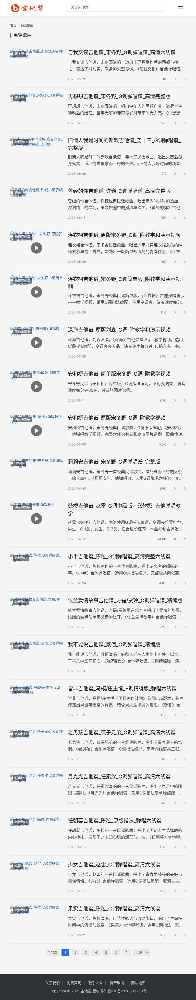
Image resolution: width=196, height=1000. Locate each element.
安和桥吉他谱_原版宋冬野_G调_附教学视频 (116, 418)
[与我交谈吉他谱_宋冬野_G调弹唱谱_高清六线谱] (36, 65)
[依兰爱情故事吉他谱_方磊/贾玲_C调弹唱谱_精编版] (36, 613)
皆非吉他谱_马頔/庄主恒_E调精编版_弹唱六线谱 (122, 689)
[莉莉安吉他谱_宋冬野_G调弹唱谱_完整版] (36, 474)
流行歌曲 (21, 142)
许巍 (18, 192)
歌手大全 (95, 983)
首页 (13, 25)
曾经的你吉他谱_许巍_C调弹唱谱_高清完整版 (119, 191)
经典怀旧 (21, 734)
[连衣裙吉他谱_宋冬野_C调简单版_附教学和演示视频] (36, 291)
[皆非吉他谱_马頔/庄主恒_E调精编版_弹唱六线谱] (36, 701)
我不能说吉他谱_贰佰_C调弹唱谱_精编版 (114, 645)
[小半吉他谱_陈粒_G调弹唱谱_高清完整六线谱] (36, 569)
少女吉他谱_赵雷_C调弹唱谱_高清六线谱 (114, 865)
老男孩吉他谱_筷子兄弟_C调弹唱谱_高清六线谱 (122, 733)
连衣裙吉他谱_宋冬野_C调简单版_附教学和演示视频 (124, 283)
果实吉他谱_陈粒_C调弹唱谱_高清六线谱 (114, 909)
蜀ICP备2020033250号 (127, 991)
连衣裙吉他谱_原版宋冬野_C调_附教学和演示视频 (125, 235)
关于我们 (52, 983)
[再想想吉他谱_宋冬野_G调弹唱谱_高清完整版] (36, 109)
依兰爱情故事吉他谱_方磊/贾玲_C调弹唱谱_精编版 (125, 600)
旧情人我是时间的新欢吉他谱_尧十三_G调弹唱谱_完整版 (124, 144)
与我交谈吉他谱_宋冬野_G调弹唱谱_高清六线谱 (122, 52)
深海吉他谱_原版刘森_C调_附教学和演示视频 (119, 330)
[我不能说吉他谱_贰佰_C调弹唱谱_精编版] (36, 657)
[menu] (180, 8)
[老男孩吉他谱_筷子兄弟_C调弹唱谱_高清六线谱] (36, 745)
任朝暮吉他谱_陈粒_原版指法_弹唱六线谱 (115, 821)
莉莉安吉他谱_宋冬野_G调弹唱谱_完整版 (114, 462)
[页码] (146, 952)
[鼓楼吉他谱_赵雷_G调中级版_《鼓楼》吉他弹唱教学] (36, 518)
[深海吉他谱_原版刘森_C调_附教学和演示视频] (36, 342)
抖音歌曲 (117, 983)
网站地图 (138, 983)
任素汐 (19, 778)
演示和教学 (22, 419)
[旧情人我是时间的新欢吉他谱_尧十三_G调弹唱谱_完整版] (36, 153)
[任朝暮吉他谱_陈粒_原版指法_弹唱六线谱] (36, 833)
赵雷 (18, 866)
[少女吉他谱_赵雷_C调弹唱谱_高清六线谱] (36, 877)
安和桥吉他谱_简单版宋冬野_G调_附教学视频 (119, 374)
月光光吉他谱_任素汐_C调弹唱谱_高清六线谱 (119, 777)
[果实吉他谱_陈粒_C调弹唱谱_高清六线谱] (36, 921)
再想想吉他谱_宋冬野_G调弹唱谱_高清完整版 (119, 96)
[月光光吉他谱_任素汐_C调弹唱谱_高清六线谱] (36, 789)
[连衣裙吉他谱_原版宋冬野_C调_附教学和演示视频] (36, 247)
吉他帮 (86, 991)
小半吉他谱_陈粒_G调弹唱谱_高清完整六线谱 (119, 556)
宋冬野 (19, 54)
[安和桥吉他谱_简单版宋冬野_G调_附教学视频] (36, 386)
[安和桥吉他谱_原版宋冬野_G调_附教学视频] (36, 430)
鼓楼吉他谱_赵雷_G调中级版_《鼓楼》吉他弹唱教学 (124, 509)
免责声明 (74, 983)
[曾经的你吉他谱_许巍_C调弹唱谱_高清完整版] (36, 203)
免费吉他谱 (22, 236)
